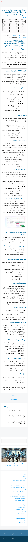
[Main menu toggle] (1, 1)
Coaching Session (20, 518)
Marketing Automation (19, 480)
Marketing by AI (22, 37)
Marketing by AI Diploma (18, 493)
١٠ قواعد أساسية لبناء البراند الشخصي (15, 410)
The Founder (21, 513)
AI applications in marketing (17, 496)
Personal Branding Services (18, 487)
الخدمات (24, 478)
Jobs (24, 520)
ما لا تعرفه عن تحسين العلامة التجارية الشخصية (15, 416)
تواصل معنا (24, 511)
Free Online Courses (20, 500)
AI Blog (23, 505)
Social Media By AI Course (18, 491)
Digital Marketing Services (18, 485)
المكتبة (25, 502)
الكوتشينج (24, 476)
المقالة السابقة (14, 395)
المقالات (24, 17)
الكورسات (24, 489)
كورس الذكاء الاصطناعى (15, 35)
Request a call (21, 516)
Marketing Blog (21, 507)
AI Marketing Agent (20, 482)
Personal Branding (20, 498)
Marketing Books (20, 509)
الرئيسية (24, 474)
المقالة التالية (14, 399)
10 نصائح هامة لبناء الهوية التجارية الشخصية (16, 422)
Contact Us (22, 522)
